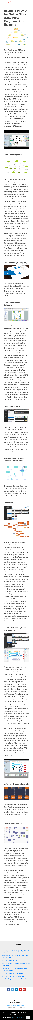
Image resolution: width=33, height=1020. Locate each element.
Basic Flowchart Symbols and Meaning (15, 628)
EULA (18, 1005)
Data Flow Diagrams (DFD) (15, 262)
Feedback (13, 1005)
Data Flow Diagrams (13, 154)
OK (28, 1017)
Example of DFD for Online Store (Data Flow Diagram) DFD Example (15, 17)
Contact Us (7, 1005)
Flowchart (8, 502)
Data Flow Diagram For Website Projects (13, 976)
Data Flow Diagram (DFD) (9, 960)
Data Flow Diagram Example (16, 783)
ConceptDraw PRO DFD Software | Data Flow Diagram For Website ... (15, 969)
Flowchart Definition (13, 823)
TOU (27, 1005)
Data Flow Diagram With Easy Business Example (16, 963)
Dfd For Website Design (8, 966)
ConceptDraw (8, 2)
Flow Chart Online (12, 406)
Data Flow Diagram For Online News (12, 973)
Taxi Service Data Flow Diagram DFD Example (14, 459)
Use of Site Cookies (18, 1017)
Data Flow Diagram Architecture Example (13, 979)
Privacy (23, 1005)
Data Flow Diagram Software (12, 303)
